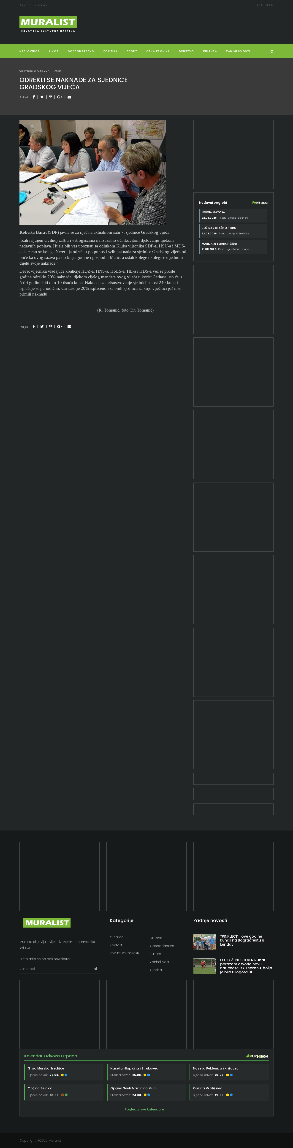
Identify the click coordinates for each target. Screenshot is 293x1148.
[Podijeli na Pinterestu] (50, 97)
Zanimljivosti (238, 51)
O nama (41, 5)
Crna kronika (158, 51)
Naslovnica (29, 51)
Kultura (155, 954)
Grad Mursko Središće (46, 1068)
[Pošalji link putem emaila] (69, 97)
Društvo (186, 51)
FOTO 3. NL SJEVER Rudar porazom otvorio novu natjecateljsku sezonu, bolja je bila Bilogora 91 (246, 966)
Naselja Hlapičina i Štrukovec (134, 1068)
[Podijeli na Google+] (59, 97)
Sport (132, 51)
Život (54, 51)
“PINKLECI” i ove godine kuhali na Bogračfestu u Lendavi (242, 940)
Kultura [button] (210, 51)
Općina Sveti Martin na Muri (132, 1088)
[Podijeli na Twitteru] (42, 97)
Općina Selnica (40, 1088)
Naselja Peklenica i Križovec (216, 1068)
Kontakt (24, 5)
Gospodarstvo (81, 51)
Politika (110, 51)
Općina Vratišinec (207, 1088)
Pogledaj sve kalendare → (146, 1109)
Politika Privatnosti (124, 953)
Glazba (156, 970)
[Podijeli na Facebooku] (34, 97)
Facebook (266, 5)
